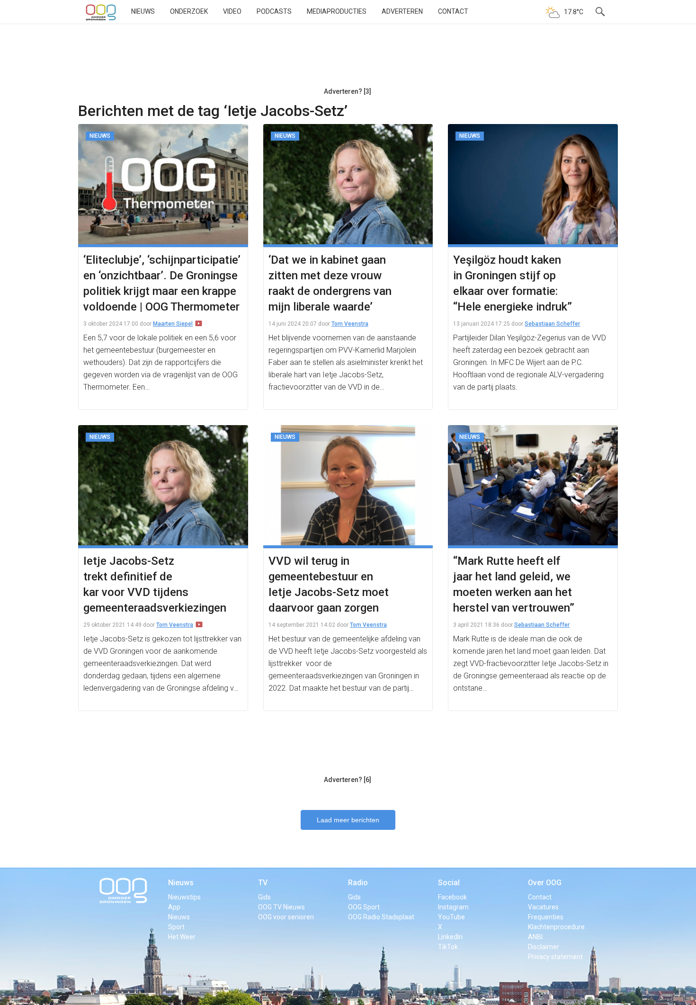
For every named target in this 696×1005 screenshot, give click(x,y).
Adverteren (402, 11)
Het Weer (182, 937)
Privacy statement (555, 957)
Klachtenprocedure (556, 927)
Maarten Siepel (173, 323)
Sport (176, 927)
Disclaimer (543, 947)
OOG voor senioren (286, 917)
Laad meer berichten (348, 820)
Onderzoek (189, 11)
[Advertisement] (347, 59)
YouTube (451, 917)
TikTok (448, 947)
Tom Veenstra (349, 323)
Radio (358, 882)
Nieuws (143, 11)
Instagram (453, 907)
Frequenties (545, 917)
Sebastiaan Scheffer (552, 323)
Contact (453, 11)
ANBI (535, 937)
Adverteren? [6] (347, 779)
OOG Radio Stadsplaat (381, 917)
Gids (264, 897)
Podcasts (274, 11)
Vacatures (543, 907)
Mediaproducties (336, 11)
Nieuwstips (184, 897)
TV (263, 882)
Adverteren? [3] (347, 91)
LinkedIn (450, 937)
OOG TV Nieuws (281, 907)
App (174, 907)
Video (232, 11)
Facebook (452, 897)
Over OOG (545, 882)
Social (449, 882)
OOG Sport (364, 907)
